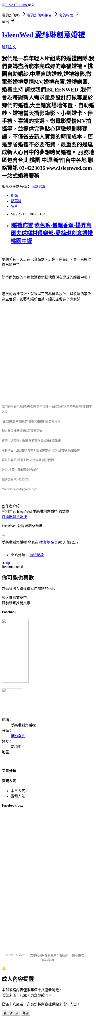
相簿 (14, 196)
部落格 (16, 201)
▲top (6, 563)
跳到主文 (9, 47)
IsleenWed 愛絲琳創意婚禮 (43, 35)
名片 (14, 206)
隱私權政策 (79, 955)
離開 (26, 1013)
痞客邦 (44, 542)
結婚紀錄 (36, 555)
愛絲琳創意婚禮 (14, 517)
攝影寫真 (38, 187)
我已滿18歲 (11, 1013)
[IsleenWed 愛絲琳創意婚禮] (15, 681)
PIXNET (21, 955)
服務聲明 (48, 960)
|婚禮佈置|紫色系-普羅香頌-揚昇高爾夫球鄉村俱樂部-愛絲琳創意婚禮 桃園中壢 (52, 233)
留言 (54, 542)
